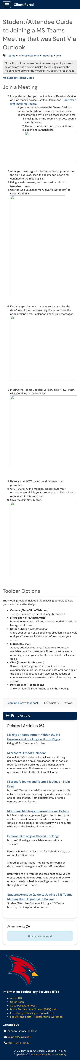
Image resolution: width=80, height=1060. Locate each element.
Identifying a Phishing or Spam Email (32, 1013)
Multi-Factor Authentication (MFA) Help (33, 1009)
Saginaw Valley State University (47, 1054)
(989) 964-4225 (18, 1043)
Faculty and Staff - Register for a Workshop (36, 1016)
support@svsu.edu (19, 1037)
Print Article (20, 715)
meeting (47, 55)
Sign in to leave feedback (23, 703)
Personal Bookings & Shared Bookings (33, 836)
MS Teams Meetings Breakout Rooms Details (38, 811)
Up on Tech (17, 1002)
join (58, 55)
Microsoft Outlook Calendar (26, 753)
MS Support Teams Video (18, 77)
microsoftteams (29, 55)
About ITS (16, 998)
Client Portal (24, 4)
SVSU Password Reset (23, 1005)
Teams (11, 55)
